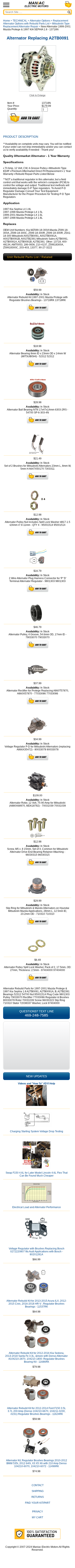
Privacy (37, 1511)
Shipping (38, 1491)
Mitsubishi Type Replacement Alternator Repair (36, 25)
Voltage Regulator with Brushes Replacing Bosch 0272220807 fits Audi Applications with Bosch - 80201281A (36, 1251)
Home (6, 20)
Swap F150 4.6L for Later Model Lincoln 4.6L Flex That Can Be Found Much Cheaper (37, 1174)
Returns (37, 1497)
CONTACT (38, 1485)
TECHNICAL (20, 20)
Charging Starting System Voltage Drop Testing (36, 1131)
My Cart (37, 1517)
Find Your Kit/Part (37, 1502)
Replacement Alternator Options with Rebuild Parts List (35, 22)
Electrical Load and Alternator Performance (36, 1207)
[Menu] (6, 5)
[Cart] (68, 4)
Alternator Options (40, 20)
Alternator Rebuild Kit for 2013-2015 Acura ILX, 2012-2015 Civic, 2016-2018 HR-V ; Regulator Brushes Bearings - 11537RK (36, 1303)
